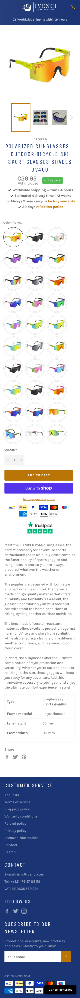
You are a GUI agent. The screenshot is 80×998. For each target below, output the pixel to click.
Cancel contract (60, 990)
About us (11, 795)
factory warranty (61, 201)
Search (10, 852)
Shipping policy (17, 809)
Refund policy (15, 823)
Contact (10, 845)
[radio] (13, 237)
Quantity (10, 449)
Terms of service (17, 802)
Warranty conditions (21, 816)
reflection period (50, 207)
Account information (21, 838)
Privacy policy (15, 830)
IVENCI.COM (22, 976)
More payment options (39, 499)
